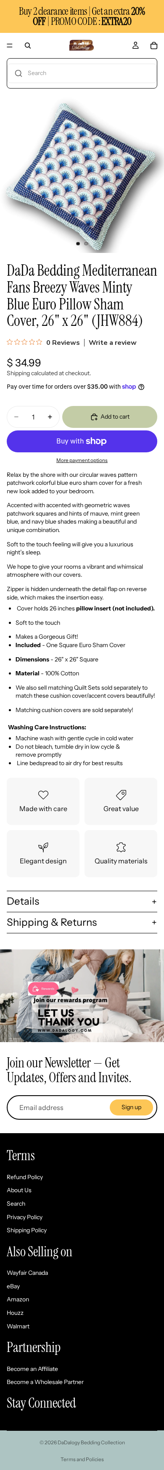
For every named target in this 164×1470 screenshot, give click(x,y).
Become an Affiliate (32, 1369)
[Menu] (9, 45)
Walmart (18, 1326)
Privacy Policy (24, 1217)
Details (23, 901)
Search (16, 1203)
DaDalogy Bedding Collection (91, 1442)
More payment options (82, 460)
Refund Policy (25, 1177)
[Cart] (154, 45)
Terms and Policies (82, 1459)
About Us (19, 1190)
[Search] (28, 45)
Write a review (113, 343)
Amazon (18, 1299)
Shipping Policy (27, 1230)
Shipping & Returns (52, 922)
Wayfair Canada (27, 1273)
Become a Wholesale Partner (45, 1382)
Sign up (131, 1107)
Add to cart (115, 416)
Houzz (15, 1313)
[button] (82, 73)
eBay (13, 1286)
